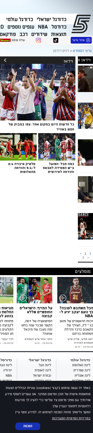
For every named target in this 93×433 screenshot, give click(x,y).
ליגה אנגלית (82, 375)
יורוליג (7, 370)
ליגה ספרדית (81, 370)
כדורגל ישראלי (51, 19)
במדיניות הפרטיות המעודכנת (71, 418)
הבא (88, 258)
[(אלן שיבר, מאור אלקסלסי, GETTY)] (35, 290)
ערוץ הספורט (82, 24)
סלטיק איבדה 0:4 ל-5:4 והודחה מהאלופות (21, 167)
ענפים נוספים (20, 27)
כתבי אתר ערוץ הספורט (38, 339)
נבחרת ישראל (42, 375)
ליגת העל (45, 365)
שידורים (39, 34)
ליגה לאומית (43, 370)
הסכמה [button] (27, 426)
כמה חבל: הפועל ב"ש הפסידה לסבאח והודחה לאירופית (58, 167)
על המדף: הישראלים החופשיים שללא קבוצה (36, 312)
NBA (43, 27)
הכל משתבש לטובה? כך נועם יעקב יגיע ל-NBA (76, 312)
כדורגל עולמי (19, 19)
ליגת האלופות (81, 365)
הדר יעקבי (7, 339)
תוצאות (58, 34)
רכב (24, 34)
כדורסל (59, 27)
